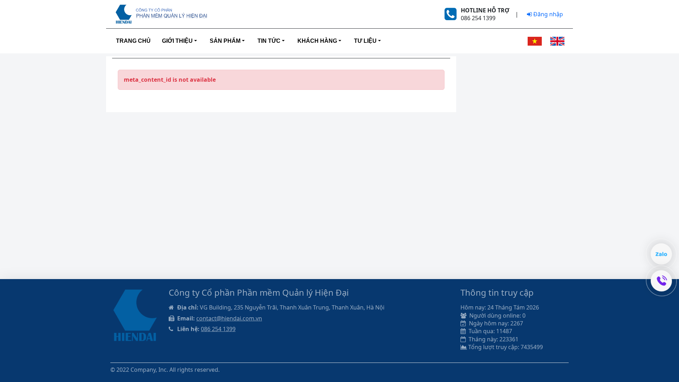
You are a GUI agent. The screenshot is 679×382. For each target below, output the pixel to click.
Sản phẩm (225, 41)
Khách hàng (317, 41)
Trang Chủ (133, 41)
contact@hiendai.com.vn (229, 318)
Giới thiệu (177, 41)
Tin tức (268, 41)
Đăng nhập (547, 14)
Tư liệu (365, 41)
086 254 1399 (218, 329)
